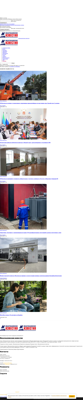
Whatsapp (7, 364)
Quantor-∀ (17, 391)
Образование (5, 53)
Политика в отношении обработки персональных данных (12, 25)
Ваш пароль (13, 21)
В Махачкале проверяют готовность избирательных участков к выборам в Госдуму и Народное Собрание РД (29, 178)
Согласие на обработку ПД (5, 394)
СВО (3, 59)
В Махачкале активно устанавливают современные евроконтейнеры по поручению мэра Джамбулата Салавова (29, 103)
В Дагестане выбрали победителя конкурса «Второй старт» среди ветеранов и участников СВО (25, 142)
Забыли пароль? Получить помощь (7, 23)
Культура (4, 54)
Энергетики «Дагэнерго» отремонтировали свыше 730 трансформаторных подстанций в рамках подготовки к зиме (30, 232)
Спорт (3, 55)
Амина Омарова (3, 278)
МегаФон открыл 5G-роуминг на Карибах (11, 315)
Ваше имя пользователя (16, 20)
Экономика (4, 51)
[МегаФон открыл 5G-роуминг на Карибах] (23, 311)
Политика (4, 50)
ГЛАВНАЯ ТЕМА (6, 47)
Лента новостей (3, 100)
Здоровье (4, 56)
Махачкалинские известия (11, 338)
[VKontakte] (3, 377)
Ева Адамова (2, 105)
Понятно (72, 396)
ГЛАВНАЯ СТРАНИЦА (15, 66)
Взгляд (3, 49)
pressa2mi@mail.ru (7, 362)
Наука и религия (5, 57)
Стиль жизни (5, 58)
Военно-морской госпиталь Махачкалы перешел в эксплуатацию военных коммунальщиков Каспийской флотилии (31, 275)
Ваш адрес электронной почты (17, 28)
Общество (4, 52)
